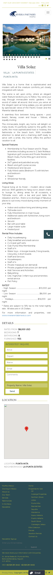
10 (28, 54)
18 (12, 57)
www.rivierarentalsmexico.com (16, 315)
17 (9, 57)
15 (4, 57)
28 (39, 57)
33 (15, 59)
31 (9, 59)
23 (25, 57)
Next (47, 40)
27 (36, 57)
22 (23, 57)
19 (15, 57)
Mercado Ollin (34, 3)
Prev (6, 40)
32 (12, 59)
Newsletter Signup (9, 539)
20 (17, 57)
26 (34, 57)
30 (6, 59)
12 (34, 54)
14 (39, 54)
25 (31, 57)
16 (6, 57)
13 (36, 54)
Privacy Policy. (8, 573)
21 (20, 57)
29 (4, 59)
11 (31, 54)
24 (28, 57)
